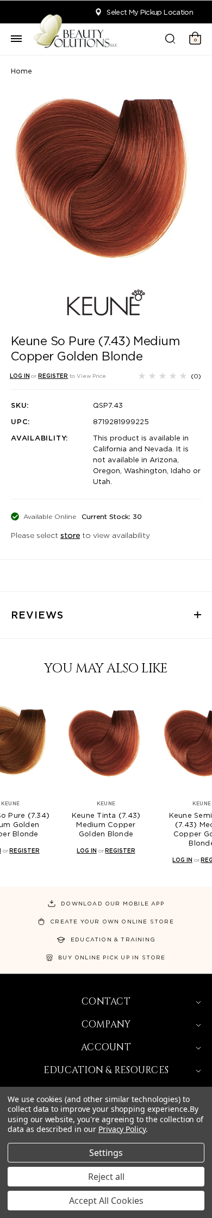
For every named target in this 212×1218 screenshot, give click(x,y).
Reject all (106, 1177)
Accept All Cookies (106, 1201)
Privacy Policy (122, 1129)
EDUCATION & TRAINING (113, 939)
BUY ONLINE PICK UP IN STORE (111, 957)
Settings (106, 1153)
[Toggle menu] (16, 39)
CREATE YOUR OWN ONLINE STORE (112, 921)
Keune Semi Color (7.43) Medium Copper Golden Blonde (128, 829)
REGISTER (53, 375)
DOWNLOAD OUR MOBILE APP (112, 903)
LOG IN (19, 375)
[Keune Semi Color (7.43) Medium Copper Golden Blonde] (128, 742)
